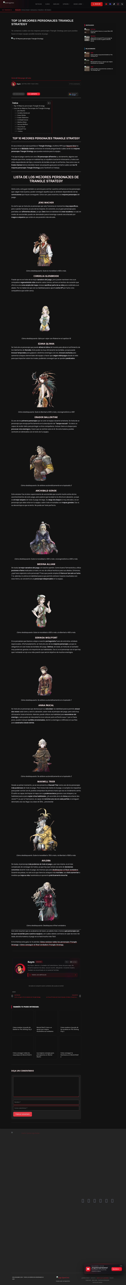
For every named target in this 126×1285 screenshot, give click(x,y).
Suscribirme (116, 1269)
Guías (29, 78)
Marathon (41, 10)
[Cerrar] (121, 1266)
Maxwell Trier (21, 129)
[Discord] (94, 1200)
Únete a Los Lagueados (102, 1278)
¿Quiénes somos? (85, 1278)
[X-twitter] (100, 1200)
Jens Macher (21, 111)
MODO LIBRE (78, 4)
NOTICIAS (38, 4)
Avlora (20, 131)
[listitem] (106, 4)
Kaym (31, 961)
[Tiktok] (88, 1200)
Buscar (97, 4)
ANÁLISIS (56, 4)
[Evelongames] (14, 4)
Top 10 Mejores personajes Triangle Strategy (29, 106)
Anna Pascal (21, 127)
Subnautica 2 (34, 10)
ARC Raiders (48, 10)
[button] (12, 992)
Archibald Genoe (22, 120)
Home (13, 78)
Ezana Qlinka (21, 115)
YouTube (74, 962)
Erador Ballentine (22, 117)
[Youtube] (83, 1200)
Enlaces (111, 1278)
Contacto (93, 1278)
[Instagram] (106, 1200)
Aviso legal (94, 1280)
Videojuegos (21, 78)
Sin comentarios (75, 84)
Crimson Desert (25, 10)
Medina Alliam (22, 122)
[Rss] (112, 1200)
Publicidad (88, 1280)
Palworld (17, 10)
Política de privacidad (103, 1280)
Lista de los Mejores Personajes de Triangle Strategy (32, 108)
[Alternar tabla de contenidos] (48, 103)
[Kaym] (13, 84)
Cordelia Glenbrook (23, 113)
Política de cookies (97, 1282)
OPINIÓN (65, 4)
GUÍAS (47, 4)
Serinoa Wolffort (22, 124)
